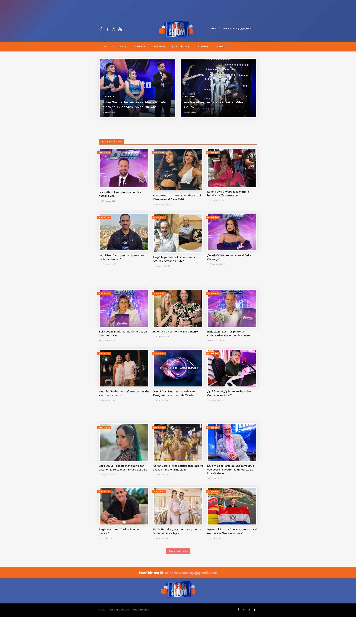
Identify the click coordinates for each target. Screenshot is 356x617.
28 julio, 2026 (216, 400)
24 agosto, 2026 (109, 201)
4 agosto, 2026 (217, 340)
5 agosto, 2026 (162, 337)
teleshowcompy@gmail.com (237, 28)
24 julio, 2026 (162, 475)
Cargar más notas (178, 551)
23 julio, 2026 (108, 538)
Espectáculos (181, 46)
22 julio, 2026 (162, 538)
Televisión (159, 46)
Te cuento (202, 46)
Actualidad (120, 46)
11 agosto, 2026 (163, 266)
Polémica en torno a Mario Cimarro (175, 331)
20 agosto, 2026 (163, 204)
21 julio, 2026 (216, 538)
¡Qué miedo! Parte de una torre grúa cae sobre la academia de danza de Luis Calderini (230, 469)
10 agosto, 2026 (217, 264)
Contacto (222, 46)
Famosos (140, 46)
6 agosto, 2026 (108, 340)
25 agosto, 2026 (108, 112)
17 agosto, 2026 (217, 200)
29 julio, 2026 (162, 400)
